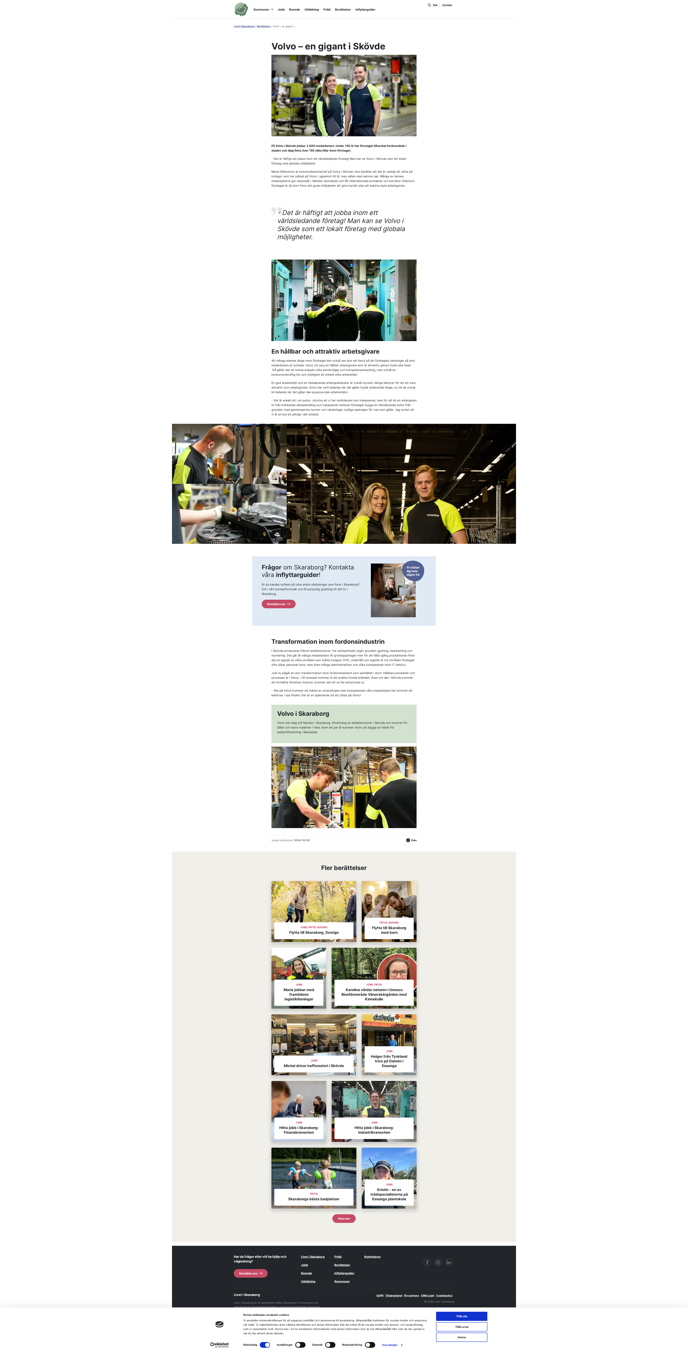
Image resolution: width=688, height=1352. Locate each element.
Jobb (281, 9)
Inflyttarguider (365, 9)
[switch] (300, 1345)
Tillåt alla (461, 1316)
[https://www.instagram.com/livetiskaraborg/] (438, 1262)
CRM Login (427, 1295)
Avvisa (462, 1337)
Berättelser (343, 9)
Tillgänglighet (393, 1295)
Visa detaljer (390, 1344)
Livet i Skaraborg (244, 26)
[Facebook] (427, 1262)
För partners (411, 1295)
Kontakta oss (276, 604)
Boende (294, 9)
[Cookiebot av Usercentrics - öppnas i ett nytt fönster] (219, 1345)
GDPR (379, 1295)
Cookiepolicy (444, 1295)
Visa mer (344, 1218)
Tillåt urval (461, 1326)
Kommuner (261, 9)
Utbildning (312, 9)
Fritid (327, 9)
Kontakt (447, 5)
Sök (435, 5)
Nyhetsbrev (372, 1256)
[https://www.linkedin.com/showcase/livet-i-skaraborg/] (448, 1262)
